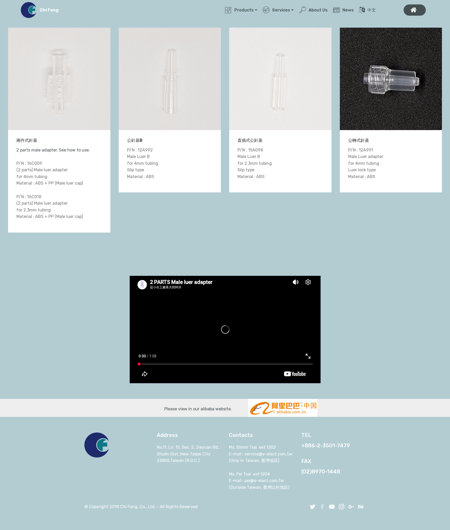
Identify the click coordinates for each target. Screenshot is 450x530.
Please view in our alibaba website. (199, 408)
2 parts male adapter (36, 150)
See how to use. (74, 150)
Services (281, 10)
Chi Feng (49, 10)
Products (244, 10)
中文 (382, 10)
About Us (318, 10)
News (348, 10)
